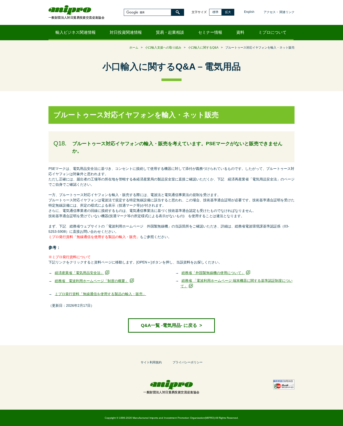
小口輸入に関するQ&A (203, 47)
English (249, 12)
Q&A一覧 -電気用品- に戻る (171, 325)
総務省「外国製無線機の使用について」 (213, 273)
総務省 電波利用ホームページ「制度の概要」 (92, 281)
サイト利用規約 (151, 362)
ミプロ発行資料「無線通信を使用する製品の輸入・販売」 (100, 294)
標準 (215, 12)
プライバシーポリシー (188, 362)
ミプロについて (272, 32)
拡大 (228, 12)
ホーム (133, 47)
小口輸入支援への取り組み (163, 47)
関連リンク (287, 12)
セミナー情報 (210, 32)
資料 (240, 32)
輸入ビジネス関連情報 (75, 32)
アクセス (270, 12)
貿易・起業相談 (170, 32)
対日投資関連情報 (126, 32)
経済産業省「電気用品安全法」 (79, 273)
